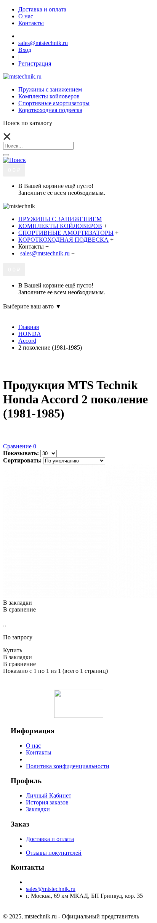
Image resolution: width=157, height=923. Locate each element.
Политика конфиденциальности (67, 766)
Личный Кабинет (48, 795)
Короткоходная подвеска (50, 110)
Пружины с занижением (50, 89)
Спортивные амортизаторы (54, 103)
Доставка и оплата (50, 839)
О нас (33, 745)
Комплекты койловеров (49, 96)
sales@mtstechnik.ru (50, 889)
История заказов (47, 802)
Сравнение (19, 446)
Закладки (38, 809)
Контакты (38, 752)
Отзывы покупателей (54, 852)
